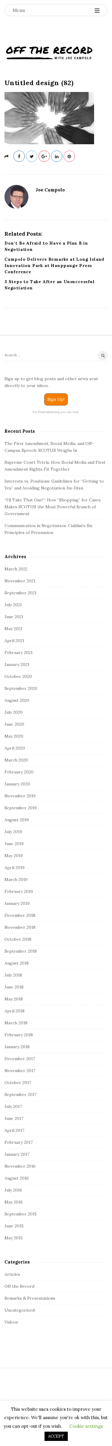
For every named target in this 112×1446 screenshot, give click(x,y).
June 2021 (13, 616)
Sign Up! (56, 399)
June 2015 (14, 1226)
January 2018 (17, 1046)
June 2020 (14, 724)
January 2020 (17, 784)
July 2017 (13, 1106)
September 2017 (20, 1094)
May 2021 (13, 628)
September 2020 (20, 688)
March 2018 (15, 1023)
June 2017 (13, 1118)
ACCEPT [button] (56, 1436)
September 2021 (20, 592)
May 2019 (13, 855)
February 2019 (18, 891)
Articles (12, 1274)
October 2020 (18, 676)
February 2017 (18, 1142)
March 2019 (15, 879)
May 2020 (13, 736)
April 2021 (14, 640)
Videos (11, 1322)
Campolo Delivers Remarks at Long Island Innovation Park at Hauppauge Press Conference (54, 265)
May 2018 (13, 999)
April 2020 (14, 748)
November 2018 (20, 927)
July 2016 (13, 1190)
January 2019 (17, 903)
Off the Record (19, 1286)
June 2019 (14, 843)
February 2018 (18, 1034)
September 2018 (20, 951)
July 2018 (13, 975)
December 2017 (19, 1058)
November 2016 (20, 1166)
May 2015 (13, 1238)
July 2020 (13, 712)
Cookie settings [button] (86, 1426)
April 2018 (14, 1011)
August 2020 (16, 700)
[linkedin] (56, 156)
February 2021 (18, 652)
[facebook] (19, 156)
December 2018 (19, 915)
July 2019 (13, 831)
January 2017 (16, 1154)
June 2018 (14, 987)
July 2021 (13, 604)
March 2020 (16, 760)
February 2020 (18, 772)
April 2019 (14, 867)
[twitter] (31, 156)
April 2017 (14, 1130)
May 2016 (13, 1202)
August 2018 (16, 963)
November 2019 (20, 796)
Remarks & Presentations (29, 1298)
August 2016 (16, 1178)
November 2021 (19, 581)
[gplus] (44, 156)
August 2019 (16, 819)
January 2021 (16, 664)
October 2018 (17, 939)
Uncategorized (19, 1310)
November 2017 (19, 1070)
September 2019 (20, 808)
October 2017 (17, 1082)
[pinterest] (69, 156)
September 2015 (20, 1214)
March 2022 (15, 569)
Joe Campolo (50, 190)
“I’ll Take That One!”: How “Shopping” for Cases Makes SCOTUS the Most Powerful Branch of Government (52, 506)
